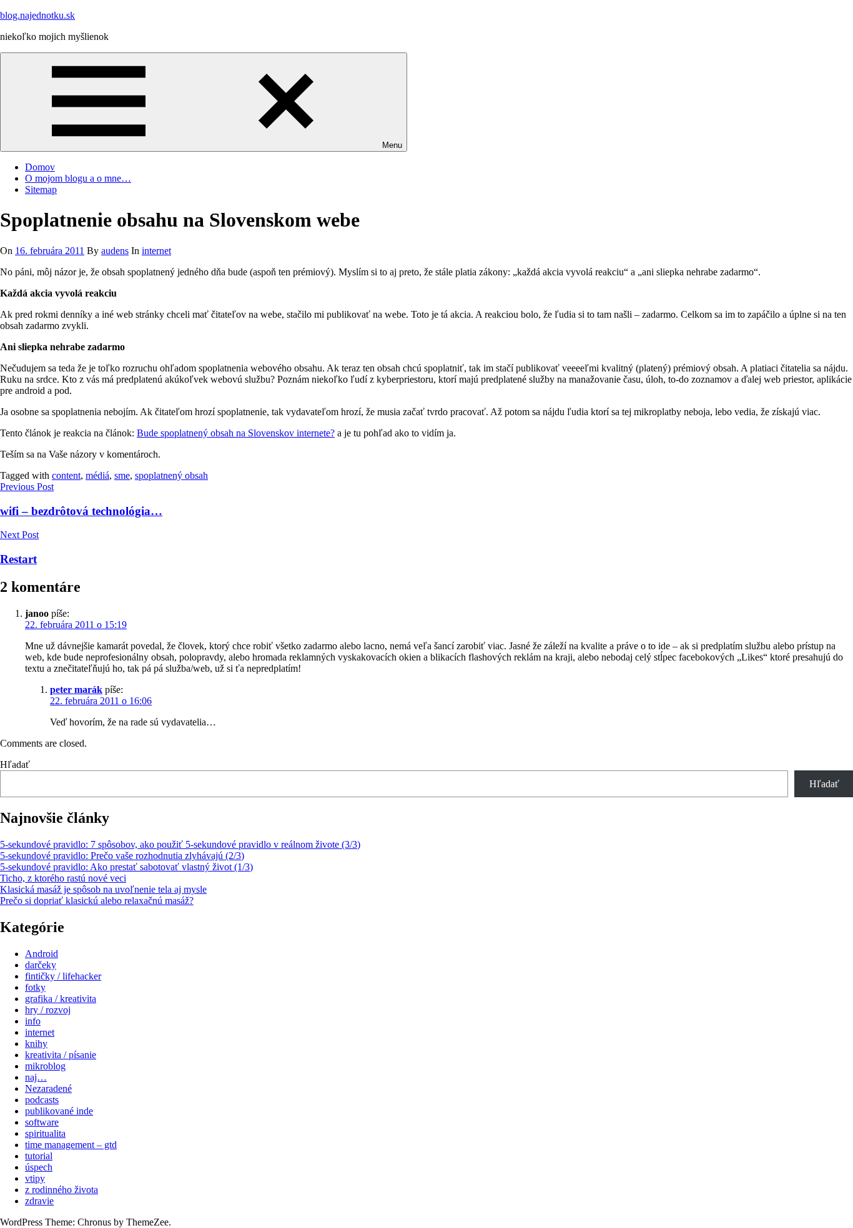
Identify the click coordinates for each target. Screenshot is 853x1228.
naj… (36, 1077)
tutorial (38, 1156)
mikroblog (45, 1066)
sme (122, 475)
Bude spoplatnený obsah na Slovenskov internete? (236, 433)
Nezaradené (48, 1088)
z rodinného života (61, 1189)
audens (115, 250)
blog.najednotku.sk (37, 15)
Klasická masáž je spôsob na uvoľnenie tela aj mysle (103, 889)
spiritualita (45, 1133)
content (66, 475)
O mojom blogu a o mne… (78, 178)
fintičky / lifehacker (63, 976)
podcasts (42, 1099)
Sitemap (41, 189)
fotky (35, 987)
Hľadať (15, 764)
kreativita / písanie (60, 1054)
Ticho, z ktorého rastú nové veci (63, 878)
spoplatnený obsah (171, 475)
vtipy (35, 1178)
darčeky (40, 965)
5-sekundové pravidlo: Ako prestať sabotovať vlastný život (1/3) (126, 867)
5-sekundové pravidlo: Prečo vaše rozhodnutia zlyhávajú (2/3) (122, 855)
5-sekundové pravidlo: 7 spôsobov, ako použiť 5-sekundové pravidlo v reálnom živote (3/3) (180, 844)
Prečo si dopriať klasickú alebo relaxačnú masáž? (97, 900)
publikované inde (59, 1111)
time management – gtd (71, 1144)
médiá (97, 475)
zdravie (39, 1201)
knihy (36, 1043)
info (33, 1021)
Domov (40, 167)
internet (156, 250)
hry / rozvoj (48, 1010)
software (42, 1122)
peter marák (76, 689)
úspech (38, 1167)
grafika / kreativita (60, 998)
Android (41, 953)
